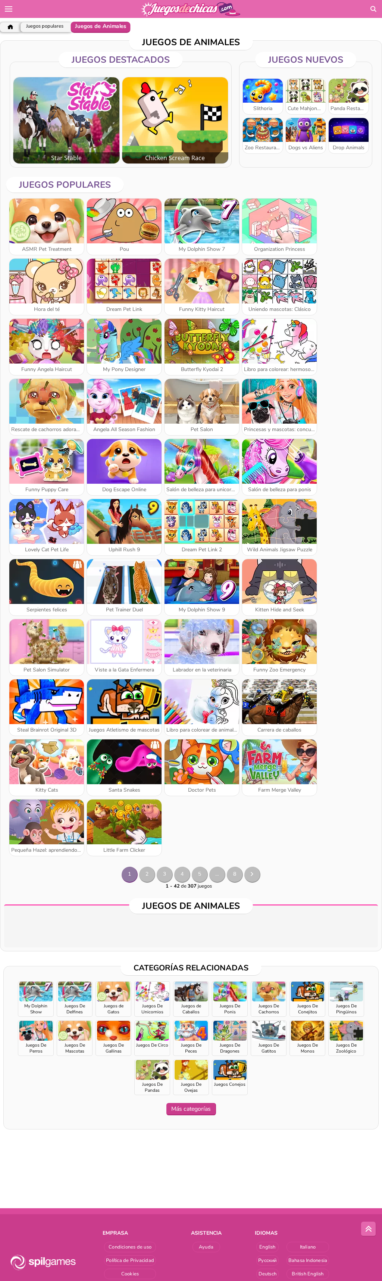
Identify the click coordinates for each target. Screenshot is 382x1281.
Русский (267, 1260)
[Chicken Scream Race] (175, 120)
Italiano (308, 1247)
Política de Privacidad (130, 1260)
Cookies (130, 1274)
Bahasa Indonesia (308, 1260)
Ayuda (206, 1247)
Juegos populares (44, 26)
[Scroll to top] (368, 1229)
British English (307, 1274)
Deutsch (268, 1274)
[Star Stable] (66, 120)
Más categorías (191, 1109)
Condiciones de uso (130, 1247)
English (267, 1247)
